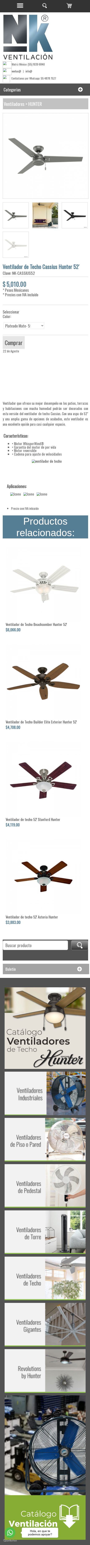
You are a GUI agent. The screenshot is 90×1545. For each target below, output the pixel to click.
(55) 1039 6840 (36, 64)
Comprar (14, 342)
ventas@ (16, 71)
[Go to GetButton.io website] (10, 1540)
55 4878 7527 (48, 78)
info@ (29, 71)
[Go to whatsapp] (10, 1532)
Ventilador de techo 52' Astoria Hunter (32, 917)
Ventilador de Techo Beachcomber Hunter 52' (36, 624)
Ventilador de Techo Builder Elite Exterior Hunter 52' (41, 721)
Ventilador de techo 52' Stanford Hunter (33, 819)
